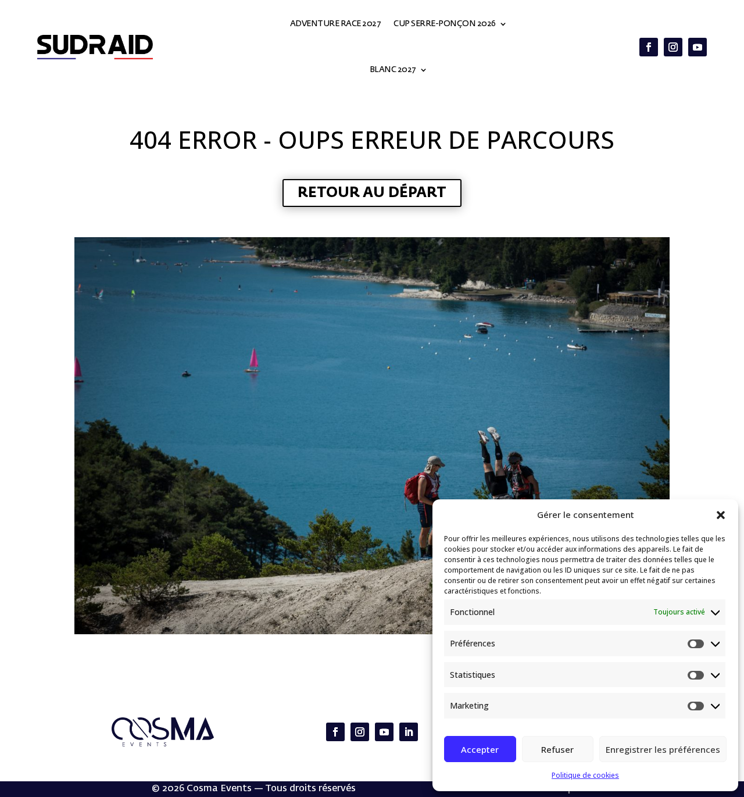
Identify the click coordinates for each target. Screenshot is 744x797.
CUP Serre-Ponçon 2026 (445, 24)
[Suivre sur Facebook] (648, 47)
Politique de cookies (585, 775)
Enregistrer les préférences (663, 749)
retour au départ (372, 193)
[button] (721, 515)
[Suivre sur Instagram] (673, 47)
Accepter (480, 749)
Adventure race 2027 (335, 24)
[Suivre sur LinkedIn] (408, 732)
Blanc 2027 (393, 70)
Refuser (557, 749)
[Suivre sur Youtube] (697, 47)
